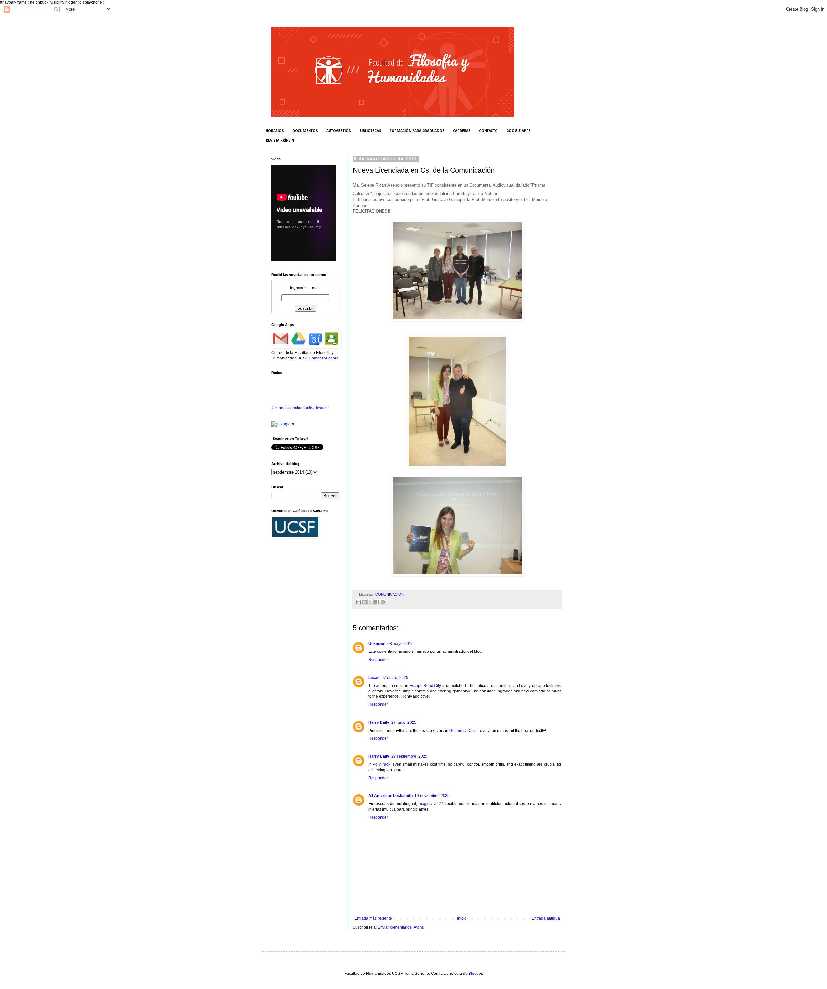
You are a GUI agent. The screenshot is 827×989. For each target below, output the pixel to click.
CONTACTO (488, 131)
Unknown (376, 643)
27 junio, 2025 (403, 722)
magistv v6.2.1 (431, 804)
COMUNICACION (389, 594)
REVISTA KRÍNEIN (280, 141)
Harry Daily (378, 722)
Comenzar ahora (324, 358)
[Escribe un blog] (364, 602)
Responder (378, 659)
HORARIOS (275, 131)
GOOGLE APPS (518, 131)
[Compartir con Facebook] (376, 602)
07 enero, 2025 (395, 677)
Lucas (374, 677)
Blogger (475, 973)
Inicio (461, 918)
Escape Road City (425, 685)
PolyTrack (381, 764)
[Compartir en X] (370, 602)
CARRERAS (462, 131)
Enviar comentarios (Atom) (401, 927)
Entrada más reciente (373, 918)
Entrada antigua (546, 918)
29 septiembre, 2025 (409, 756)
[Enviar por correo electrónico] (358, 602)
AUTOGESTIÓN (338, 131)
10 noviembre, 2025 (432, 795)
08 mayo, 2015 (400, 643)
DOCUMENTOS (305, 131)
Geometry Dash (463, 730)
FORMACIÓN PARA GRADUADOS (417, 131)
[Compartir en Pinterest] (383, 602)
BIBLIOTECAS (370, 131)
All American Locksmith (390, 795)
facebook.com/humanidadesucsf (299, 408)
